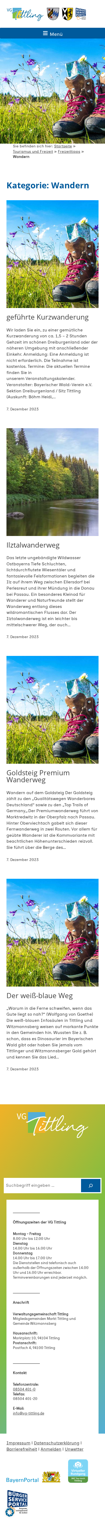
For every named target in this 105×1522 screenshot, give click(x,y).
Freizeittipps (69, 151)
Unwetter (74, 1449)
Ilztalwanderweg (33, 544)
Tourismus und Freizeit (33, 151)
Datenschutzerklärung (56, 1442)
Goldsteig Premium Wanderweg (38, 776)
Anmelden (51, 1449)
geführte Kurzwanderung (47, 316)
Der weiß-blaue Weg (39, 995)
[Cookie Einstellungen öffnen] (9, 1515)
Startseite (63, 146)
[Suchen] (90, 1185)
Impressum (18, 1442)
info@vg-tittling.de (28, 1413)
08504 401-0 (24, 1389)
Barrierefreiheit (21, 1449)
